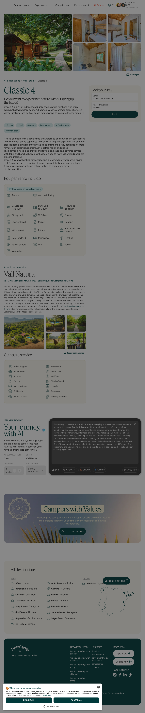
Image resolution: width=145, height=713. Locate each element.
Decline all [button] (28, 700)
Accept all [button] (76, 700)
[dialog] (52, 697)
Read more (47, 695)
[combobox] (98, 687)
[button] (52, 706)
